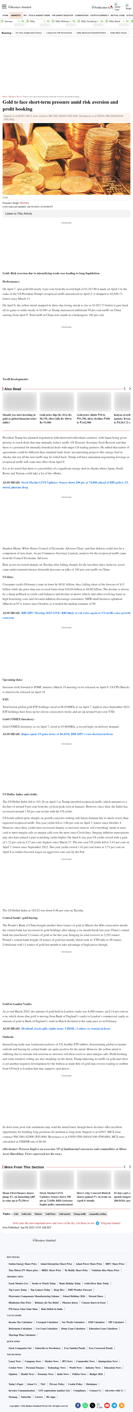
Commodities (81, 15)
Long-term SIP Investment (59, 33)
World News (75, 1367)
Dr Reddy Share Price (76, 1270)
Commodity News (85, 1361)
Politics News (79, 1374)
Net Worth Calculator (73, 1322)
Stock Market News (39, 15)
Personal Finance (35, 1367)
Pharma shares (70, 1302)
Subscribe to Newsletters (48, 1348)
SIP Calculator (116, 1322)
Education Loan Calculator (103, 1328)
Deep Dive (59, 1290)
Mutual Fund (118, 15)
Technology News (57, 1367)
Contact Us (95, 1390)
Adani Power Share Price (89, 1264)
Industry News (93, 1367)
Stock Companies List (20, 1348)
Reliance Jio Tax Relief (47, 1302)
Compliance (79, 1390)
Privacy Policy (57, 1384)
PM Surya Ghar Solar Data (23, 1309)
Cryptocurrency (99, 15)
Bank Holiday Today (70, 1283)
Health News (27, 1374)
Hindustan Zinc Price (20, 1302)
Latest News (15, 1361)
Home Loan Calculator (73, 1328)
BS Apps (50, 1397)
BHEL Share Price (51, 1270)
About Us (32, 1384)
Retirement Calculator (20, 1328)
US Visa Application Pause (29, 33)
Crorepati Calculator (47, 1322)
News (19, 96)
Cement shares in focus (94, 1302)
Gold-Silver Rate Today (96, 1283)
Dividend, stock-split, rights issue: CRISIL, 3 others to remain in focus (65, 1028)
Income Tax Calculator (21, 1322)
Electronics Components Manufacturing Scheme (34, 1296)
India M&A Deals (118, 33)
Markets (16, 15)
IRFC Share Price (115, 1264)
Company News (33, 1361)
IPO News (67, 1361)
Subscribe (26, 1397)
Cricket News (16, 1367)
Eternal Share (96, 1296)
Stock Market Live (18, 1283)
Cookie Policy (75, 1384)
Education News (112, 1367)
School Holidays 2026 (74, 1296)
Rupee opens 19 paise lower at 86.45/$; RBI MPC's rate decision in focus (67, 734)
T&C (43, 1384)
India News (63, 1374)
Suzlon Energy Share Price (23, 1264)
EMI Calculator (96, 1322)
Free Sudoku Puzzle (74, 1348)
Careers (39, 1397)
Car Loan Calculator (47, 1328)
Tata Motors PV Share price (23, 1270)
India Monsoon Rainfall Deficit (91, 33)
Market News (52, 1361)
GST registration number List (54, 1390)
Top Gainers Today (40, 1290)
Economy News (46, 1374)
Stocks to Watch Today (44, 1283)
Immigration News (108, 1361)
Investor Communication (22, 1390)
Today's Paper (16, 1384)
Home (5, 15)
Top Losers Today (18, 1290)
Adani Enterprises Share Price (56, 1264)
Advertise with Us (114, 1390)
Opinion (13, 1374)
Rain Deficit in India (52, 1309)
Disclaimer (91, 1384)
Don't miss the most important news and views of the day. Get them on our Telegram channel (66, 1223)
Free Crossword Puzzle (101, 1348)
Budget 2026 (96, 1374)
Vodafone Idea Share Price (105, 1270)
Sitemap (13, 1397)
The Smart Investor (62, 15)
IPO (25, 15)
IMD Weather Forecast (80, 1290)
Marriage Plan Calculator (22, 1335)
